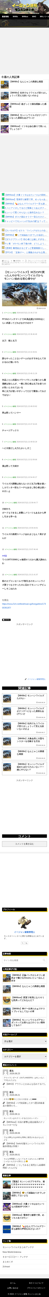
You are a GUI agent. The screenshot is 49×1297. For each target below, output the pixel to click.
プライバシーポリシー (36, 1288)
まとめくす (8, 1262)
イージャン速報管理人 (24, 932)
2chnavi (6, 1266)
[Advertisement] (24, 46)
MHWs (7, 620)
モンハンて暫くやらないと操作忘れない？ (24, 212)
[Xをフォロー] (22, 943)
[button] (44, 960)
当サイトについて (36, 1283)
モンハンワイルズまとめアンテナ (18, 1247)
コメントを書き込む (24, 844)
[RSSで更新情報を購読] (26, 943)
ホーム (13, 1283)
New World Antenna (12, 1252)
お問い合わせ (12, 1288)
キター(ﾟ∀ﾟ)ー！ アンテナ (15, 1257)
